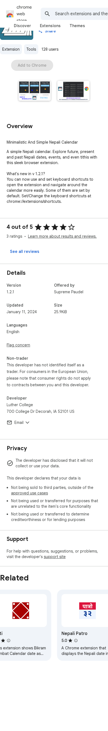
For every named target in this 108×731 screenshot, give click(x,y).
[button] (34, 91)
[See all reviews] (25, 251)
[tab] (22, 26)
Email (19, 422)
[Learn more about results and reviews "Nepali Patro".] (76, 640)
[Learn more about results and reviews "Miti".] (8, 640)
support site (55, 556)
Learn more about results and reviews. (62, 236)
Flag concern (18, 345)
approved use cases (29, 493)
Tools (31, 49)
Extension (11, 49)
